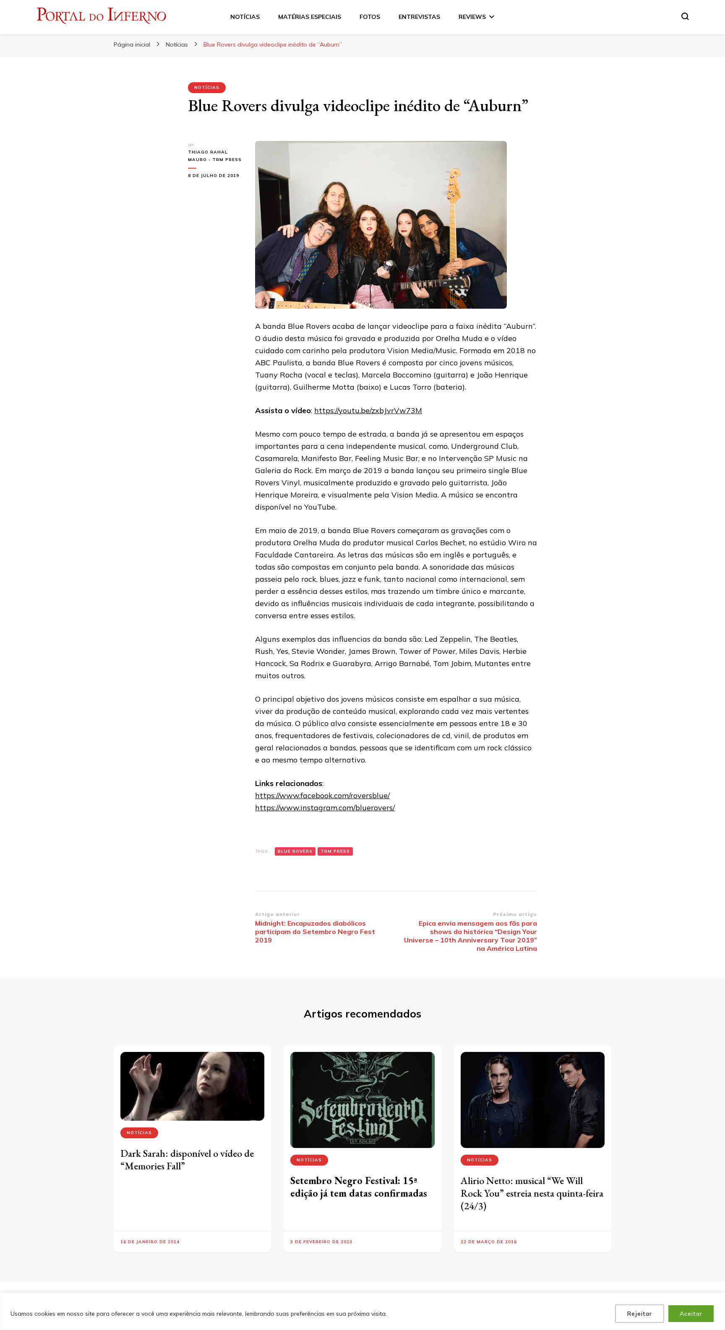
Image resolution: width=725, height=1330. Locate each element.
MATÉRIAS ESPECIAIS (309, 17)
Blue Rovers (295, 851)
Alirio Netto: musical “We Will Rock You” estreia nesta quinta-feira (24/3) (532, 1193)
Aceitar (691, 1313)
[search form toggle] (685, 16)
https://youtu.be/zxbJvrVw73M (368, 410)
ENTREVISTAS (419, 17)
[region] (362, 1311)
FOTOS (370, 17)
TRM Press (335, 851)
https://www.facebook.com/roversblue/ (322, 795)
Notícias (206, 87)
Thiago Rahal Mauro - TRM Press (215, 155)
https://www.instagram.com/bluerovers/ (325, 807)
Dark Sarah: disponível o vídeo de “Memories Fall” (187, 1159)
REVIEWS (472, 17)
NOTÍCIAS (245, 17)
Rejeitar (639, 1313)
